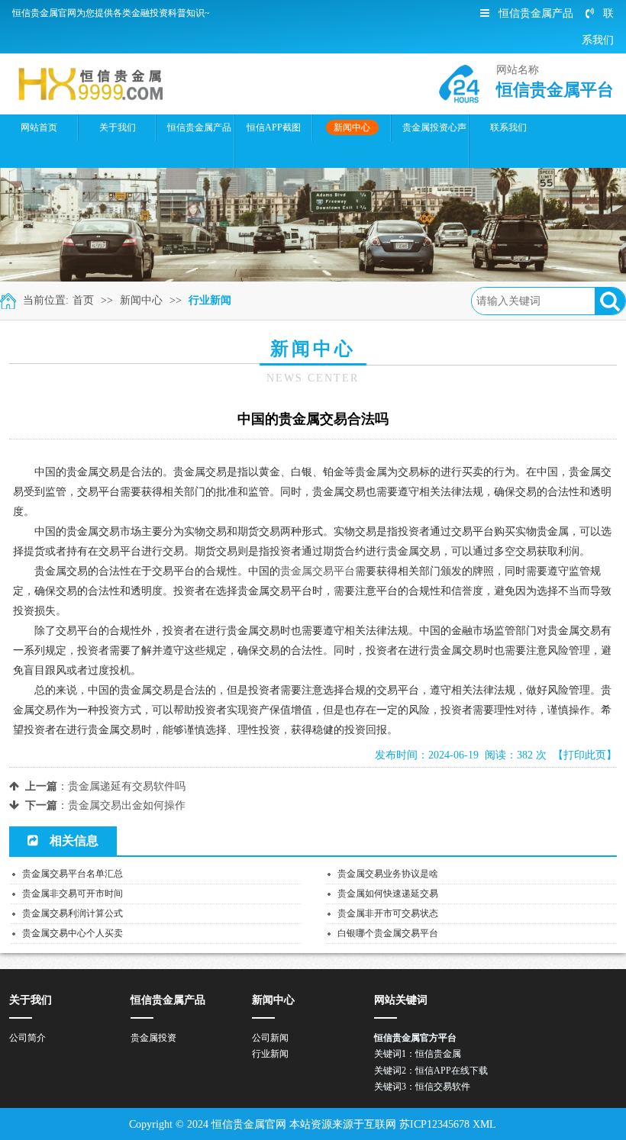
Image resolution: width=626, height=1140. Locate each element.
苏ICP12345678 (434, 1124)
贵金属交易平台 (317, 571)
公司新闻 (270, 1037)
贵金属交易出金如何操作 (127, 805)
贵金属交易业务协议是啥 (387, 873)
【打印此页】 (585, 755)
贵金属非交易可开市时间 (72, 893)
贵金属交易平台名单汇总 (72, 873)
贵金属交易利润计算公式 (72, 913)
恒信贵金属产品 (536, 13)
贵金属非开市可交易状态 (387, 913)
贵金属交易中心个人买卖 (72, 933)
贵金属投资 (153, 1037)
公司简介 (27, 1037)
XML (484, 1124)
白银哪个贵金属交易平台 (387, 933)
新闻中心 (141, 300)
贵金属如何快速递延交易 (387, 893)
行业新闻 (210, 300)
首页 (83, 300)
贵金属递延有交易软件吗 (127, 786)
